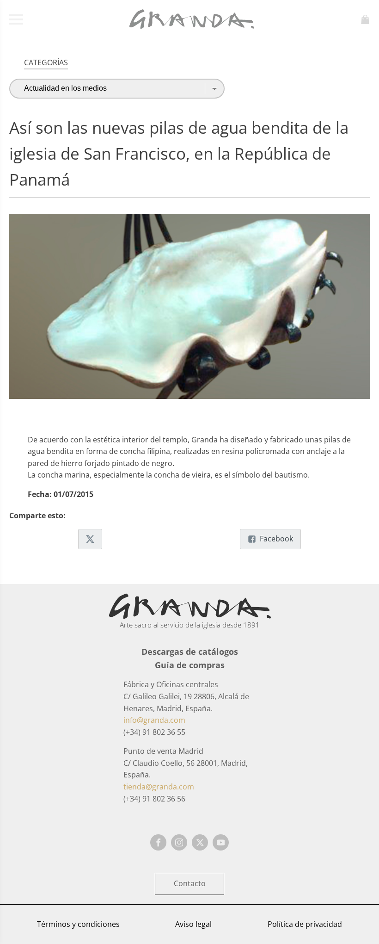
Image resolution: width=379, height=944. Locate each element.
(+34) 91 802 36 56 (154, 799)
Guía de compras (190, 665)
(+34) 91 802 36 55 (154, 732)
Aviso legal (193, 924)
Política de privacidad (305, 924)
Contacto (190, 883)
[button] (90, 539)
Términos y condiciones (78, 924)
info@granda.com (154, 720)
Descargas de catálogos (189, 651)
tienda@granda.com (158, 787)
